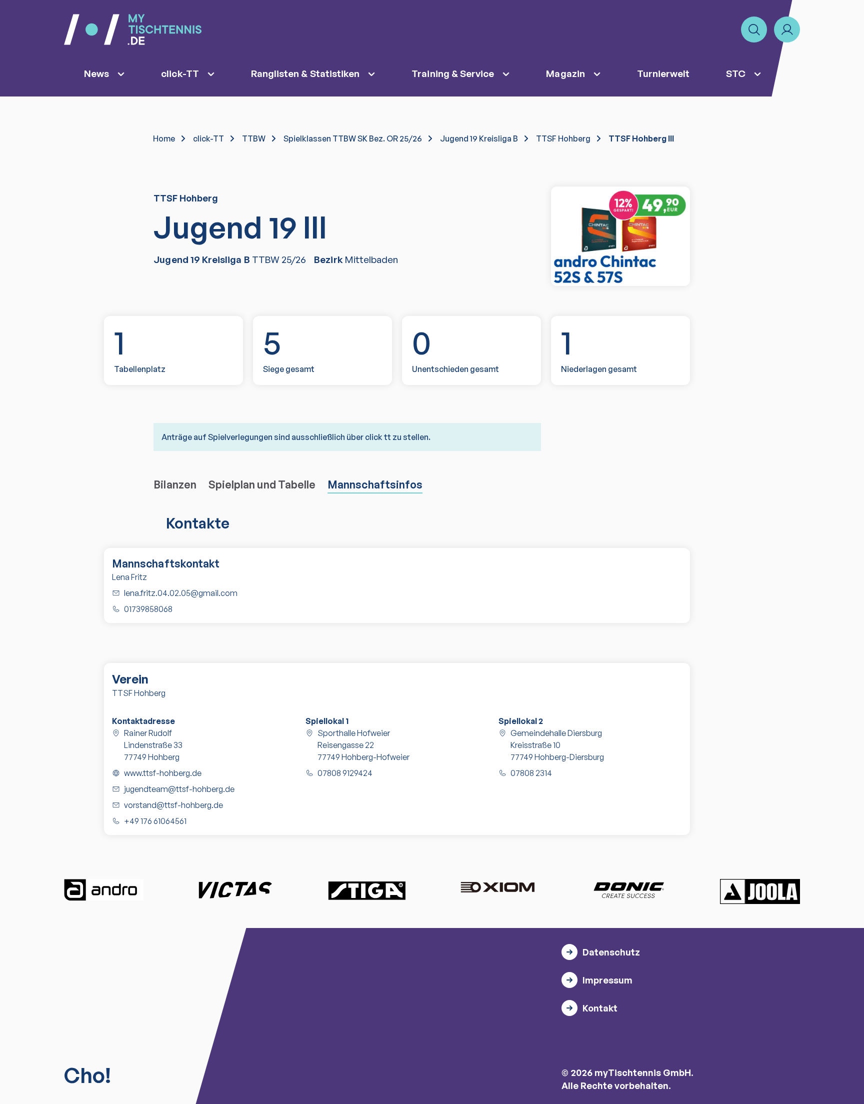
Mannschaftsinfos (375, 484)
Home (164, 139)
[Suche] (754, 29)
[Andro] (104, 890)
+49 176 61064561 (155, 821)
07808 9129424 (345, 773)
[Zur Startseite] (133, 29)
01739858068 (148, 609)
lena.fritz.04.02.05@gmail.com (181, 593)
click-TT (180, 74)
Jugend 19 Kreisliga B (479, 139)
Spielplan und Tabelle (262, 484)
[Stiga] (366, 890)
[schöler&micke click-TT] (620, 236)
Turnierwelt (663, 74)
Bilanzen (175, 484)
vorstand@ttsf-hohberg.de (173, 805)
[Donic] (629, 890)
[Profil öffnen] (787, 29)
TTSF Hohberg (563, 139)
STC (736, 74)
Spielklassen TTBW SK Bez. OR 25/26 (353, 139)
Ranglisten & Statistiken (305, 74)
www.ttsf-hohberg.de (163, 773)
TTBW (254, 139)
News (96, 74)
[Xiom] (498, 888)
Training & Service (453, 74)
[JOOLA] (760, 891)
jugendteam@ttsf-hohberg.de (179, 789)
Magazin (565, 74)
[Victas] (235, 890)
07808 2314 (531, 773)
